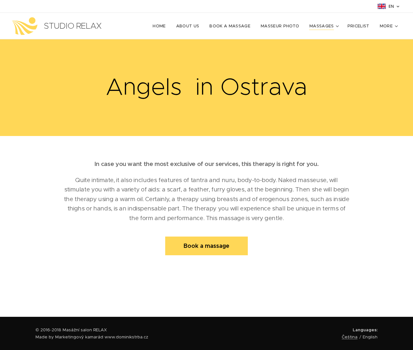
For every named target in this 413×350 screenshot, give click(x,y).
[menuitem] (161, 26)
